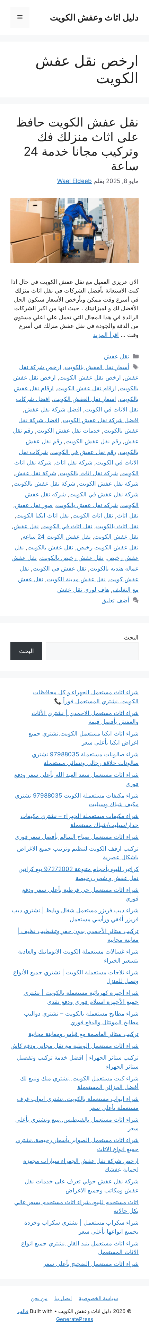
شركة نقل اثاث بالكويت (89, 473)
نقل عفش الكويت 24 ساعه (57, 536)
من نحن (39, 1298)
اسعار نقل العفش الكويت (84, 398)
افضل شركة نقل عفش (53, 409)
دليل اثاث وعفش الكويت (94, 17)
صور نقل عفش (34, 505)
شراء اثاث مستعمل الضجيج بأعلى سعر (91, 1263)
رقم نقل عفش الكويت (93, 441)
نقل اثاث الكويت (92, 515)
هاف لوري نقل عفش (83, 589)
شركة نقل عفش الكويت (109, 483)
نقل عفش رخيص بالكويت (72, 557)
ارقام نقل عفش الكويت (86, 388)
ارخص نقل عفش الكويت (90, 377)
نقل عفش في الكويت (59, 568)
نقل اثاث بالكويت (117, 526)
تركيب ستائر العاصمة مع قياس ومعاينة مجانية (83, 1034)
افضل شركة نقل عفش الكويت (101, 420)
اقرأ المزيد (106, 334)
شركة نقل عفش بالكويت (44, 483)
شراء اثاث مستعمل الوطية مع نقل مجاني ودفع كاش (74, 1045)
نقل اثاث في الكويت (67, 526)
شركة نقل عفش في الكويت (104, 494)
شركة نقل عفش (35, 473)
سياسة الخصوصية (98, 1298)
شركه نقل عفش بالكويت (87, 505)
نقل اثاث (128, 515)
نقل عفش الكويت (116, 536)
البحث (131, 637)
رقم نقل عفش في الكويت (83, 452)
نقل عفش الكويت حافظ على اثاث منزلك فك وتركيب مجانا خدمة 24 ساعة (77, 144)
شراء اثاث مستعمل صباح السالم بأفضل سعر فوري (77, 836)
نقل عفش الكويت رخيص (108, 547)
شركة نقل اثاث (74, 462)
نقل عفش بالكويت (50, 547)
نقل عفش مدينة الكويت (76, 579)
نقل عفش (116, 356)
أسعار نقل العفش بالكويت (97, 367)
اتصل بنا (63, 1298)
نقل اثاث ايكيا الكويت (42, 515)
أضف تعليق (115, 600)
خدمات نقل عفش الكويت (68, 430)
